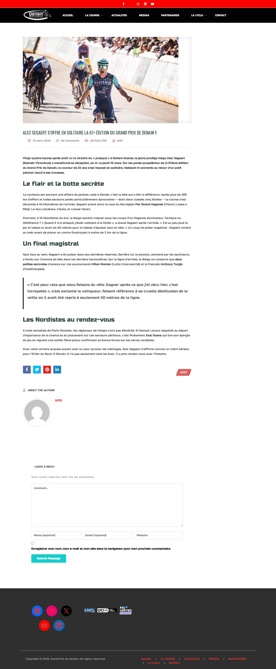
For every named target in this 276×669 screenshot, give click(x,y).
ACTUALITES (98, 140)
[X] (66, 610)
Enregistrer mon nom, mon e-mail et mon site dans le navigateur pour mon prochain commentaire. (101, 548)
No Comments (70, 140)
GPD (58, 400)
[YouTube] (44, 625)
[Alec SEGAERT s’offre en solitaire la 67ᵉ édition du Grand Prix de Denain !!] (107, 80)
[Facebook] (37, 610)
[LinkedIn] (59, 625)
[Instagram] (51, 610)
